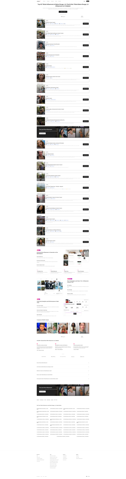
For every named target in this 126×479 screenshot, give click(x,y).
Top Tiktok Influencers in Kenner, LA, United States (56, 429)
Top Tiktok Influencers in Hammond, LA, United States (69, 411)
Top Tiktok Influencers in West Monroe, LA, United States (42, 422)
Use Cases (52, 1)
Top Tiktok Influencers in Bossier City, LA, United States (82, 422)
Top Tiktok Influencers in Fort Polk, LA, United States (69, 427)
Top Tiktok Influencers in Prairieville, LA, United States (56, 434)
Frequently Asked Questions (79, 458)
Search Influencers (42, 133)
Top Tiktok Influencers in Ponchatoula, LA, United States (42, 416)
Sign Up (88, 1)
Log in (84, 1)
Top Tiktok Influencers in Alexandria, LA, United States (56, 411)
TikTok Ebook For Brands (39, 458)
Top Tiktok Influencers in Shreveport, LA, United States (83, 408)
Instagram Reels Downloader (53, 466)
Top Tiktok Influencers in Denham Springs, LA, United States (43, 411)
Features (44, 1)
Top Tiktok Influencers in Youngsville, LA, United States (63, 436)
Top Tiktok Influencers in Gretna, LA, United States (69, 416)
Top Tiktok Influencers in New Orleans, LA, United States (42, 408)
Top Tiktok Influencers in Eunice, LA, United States (56, 416)
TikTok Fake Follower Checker (53, 458)
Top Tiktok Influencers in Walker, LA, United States (42, 436)
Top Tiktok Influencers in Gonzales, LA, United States (83, 427)
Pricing (56, 1)
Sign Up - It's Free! (63, 11)
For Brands (48, 1)
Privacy (41, 476)
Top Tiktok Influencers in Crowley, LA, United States (69, 424)
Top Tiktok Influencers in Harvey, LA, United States (82, 416)
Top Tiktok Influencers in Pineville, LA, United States (43, 434)
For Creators (59, 1)
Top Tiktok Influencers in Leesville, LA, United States (69, 429)
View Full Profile (86, 23)
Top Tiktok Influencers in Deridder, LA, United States (43, 427)
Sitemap (46, 476)
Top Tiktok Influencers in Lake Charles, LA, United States (69, 408)
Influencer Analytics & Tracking (53, 465)
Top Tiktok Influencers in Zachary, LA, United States (82, 436)
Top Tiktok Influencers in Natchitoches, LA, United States (55, 419)
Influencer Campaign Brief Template (54, 462)
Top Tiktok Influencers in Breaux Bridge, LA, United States (56, 425)
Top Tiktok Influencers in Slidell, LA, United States (82, 411)
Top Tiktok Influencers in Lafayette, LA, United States (56, 408)
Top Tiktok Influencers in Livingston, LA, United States (83, 429)
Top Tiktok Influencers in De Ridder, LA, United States (83, 424)
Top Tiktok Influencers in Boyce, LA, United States (42, 424)
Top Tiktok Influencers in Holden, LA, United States (42, 429)
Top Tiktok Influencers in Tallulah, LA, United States (82, 434)
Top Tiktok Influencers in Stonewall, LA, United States (69, 434)
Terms (43, 476)
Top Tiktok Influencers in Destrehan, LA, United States (56, 427)
